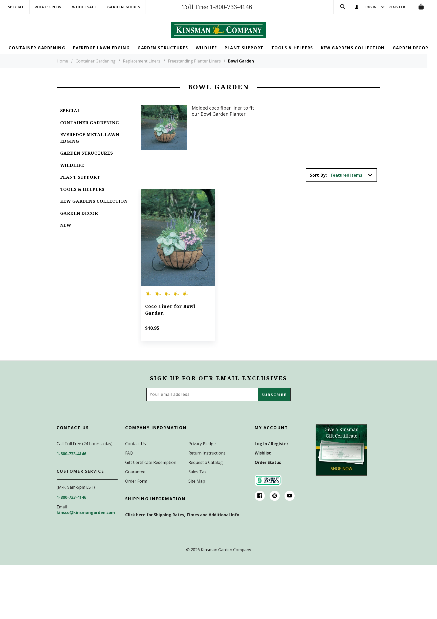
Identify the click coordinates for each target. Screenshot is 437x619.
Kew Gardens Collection (94, 201)
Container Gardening (89, 122)
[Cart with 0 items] (421, 7)
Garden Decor (79, 213)
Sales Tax (197, 471)
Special (16, 7)
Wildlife (72, 165)
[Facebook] (260, 496)
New (66, 225)
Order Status (268, 462)
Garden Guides (123, 7)
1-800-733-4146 (71, 454)
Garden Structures (86, 153)
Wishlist (263, 453)
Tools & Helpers (82, 189)
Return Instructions (207, 453)
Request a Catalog (205, 462)
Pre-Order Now (178, 244)
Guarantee (135, 471)
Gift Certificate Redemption (150, 462)
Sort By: (318, 175)
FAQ (129, 453)
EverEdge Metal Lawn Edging (89, 138)
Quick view (178, 230)
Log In (370, 7)
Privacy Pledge (202, 443)
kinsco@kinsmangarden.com (86, 512)
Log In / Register (271, 443)
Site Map (196, 481)
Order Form (136, 481)
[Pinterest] (275, 496)
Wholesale (84, 7)
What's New (48, 7)
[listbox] (353, 175)
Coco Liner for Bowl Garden (170, 310)
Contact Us (135, 443)
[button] (341, 450)
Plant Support (80, 177)
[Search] (343, 7)
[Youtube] (290, 496)
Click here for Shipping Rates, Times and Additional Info (182, 515)
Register (396, 7)
